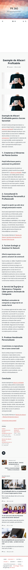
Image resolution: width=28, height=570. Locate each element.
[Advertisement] (14, 38)
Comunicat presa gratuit (9, 420)
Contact (19, 564)
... (9, 498)
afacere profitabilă (7, 129)
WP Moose (12, 567)
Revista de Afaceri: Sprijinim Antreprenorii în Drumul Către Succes (12, 237)
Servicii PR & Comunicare (9, 564)
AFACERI (5, 561)
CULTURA (18, 559)
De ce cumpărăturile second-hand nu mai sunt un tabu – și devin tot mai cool (13, 542)
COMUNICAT (11, 559)
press (4, 501)
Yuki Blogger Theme (18, 566)
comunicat (11, 67)
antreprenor (5, 138)
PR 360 (14, 8)
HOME (5, 559)
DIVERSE (19, 561)
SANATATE (12, 561)
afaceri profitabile (18, 382)
